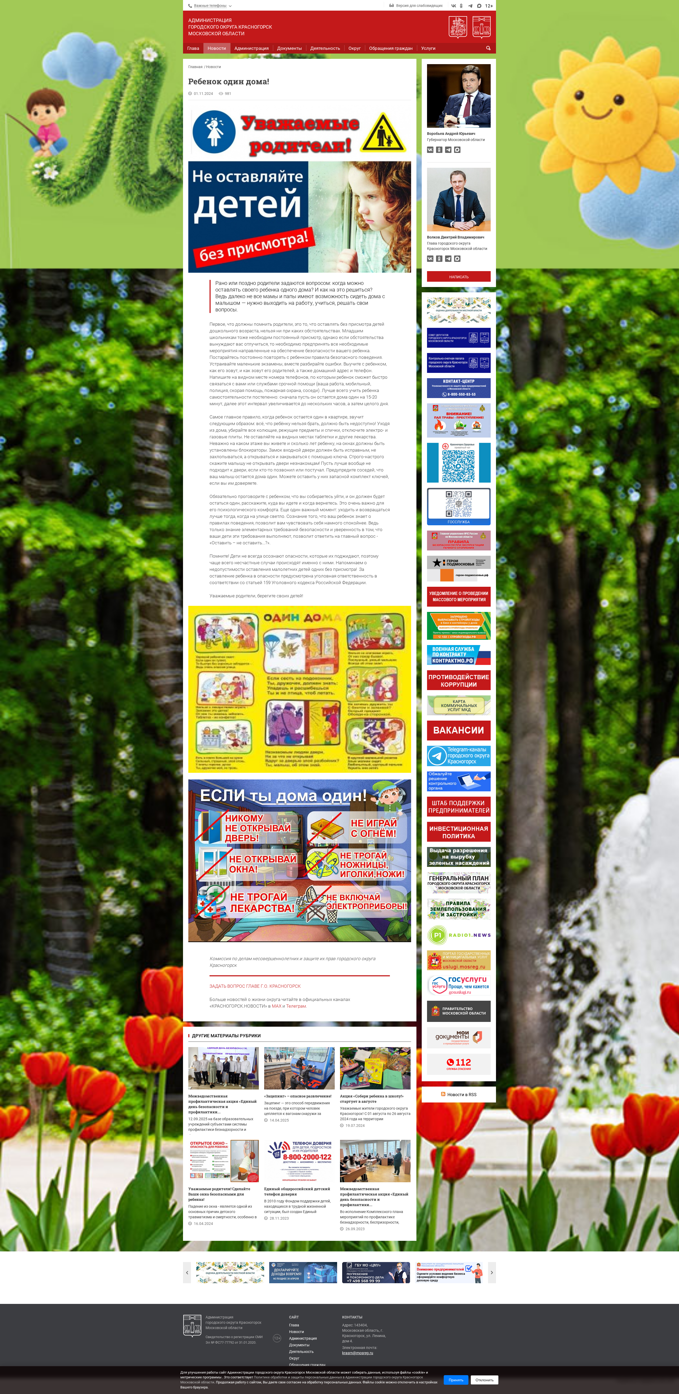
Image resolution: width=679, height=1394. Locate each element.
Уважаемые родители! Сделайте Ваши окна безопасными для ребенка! (219, 1194)
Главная (195, 67)
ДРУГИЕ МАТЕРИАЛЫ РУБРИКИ (226, 1035)
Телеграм (296, 1006)
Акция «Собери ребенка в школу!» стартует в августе (372, 1098)
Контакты (352, 1317)
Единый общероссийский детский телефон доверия (297, 1191)
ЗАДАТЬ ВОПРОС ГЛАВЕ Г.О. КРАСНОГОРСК (255, 986)
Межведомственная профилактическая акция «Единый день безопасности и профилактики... (222, 1103)
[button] (187, 1272)
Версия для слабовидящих (419, 5)
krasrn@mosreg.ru (357, 1353)
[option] (230, 1272)
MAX (276, 1006)
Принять (456, 1380)
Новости (213, 67)
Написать (459, 277)
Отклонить (485, 1380)
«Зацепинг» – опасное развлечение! (297, 1096)
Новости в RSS (462, 1094)
